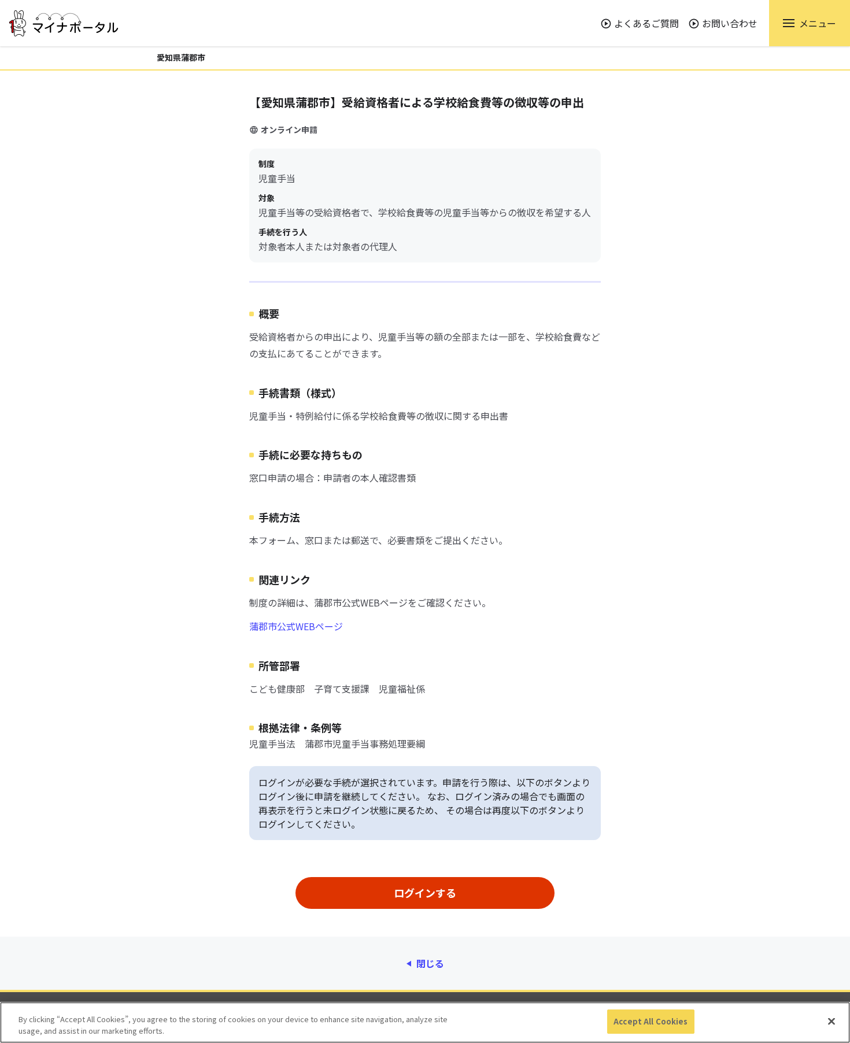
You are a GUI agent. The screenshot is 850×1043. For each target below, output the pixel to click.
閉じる (430, 963)
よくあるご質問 (646, 23)
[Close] (831, 1021)
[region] (425, 1022)
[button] (809, 23)
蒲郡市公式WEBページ (296, 626)
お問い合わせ (729, 23)
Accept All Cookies (651, 1021)
